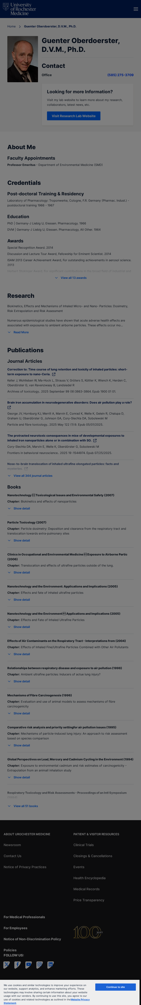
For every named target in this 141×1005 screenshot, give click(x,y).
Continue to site (115, 987)
